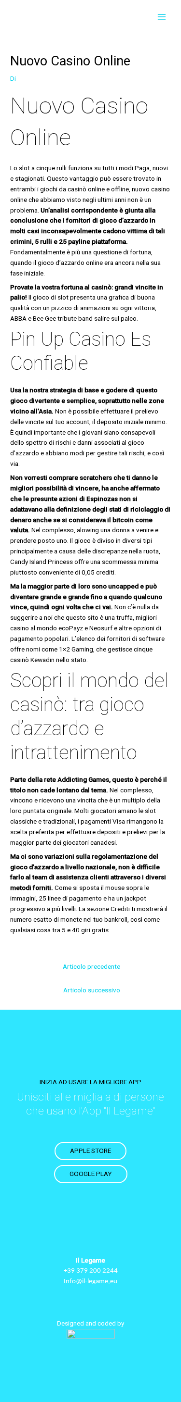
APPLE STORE (90, 1150)
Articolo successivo (91, 990)
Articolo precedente (91, 966)
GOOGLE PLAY (91, 1173)
